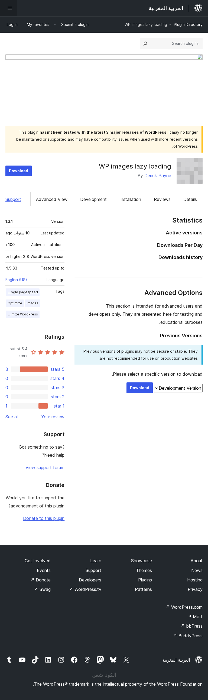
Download (18, 171)
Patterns (143, 589)
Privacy (195, 589)
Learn (95, 560)
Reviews (162, 199)
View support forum (44, 467)
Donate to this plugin (43, 518)
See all (11, 416)
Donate (40, 580)
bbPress (192, 626)
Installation (130, 199)
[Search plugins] (145, 43)
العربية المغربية (176, 660)
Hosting (195, 580)
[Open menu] (8, 8)
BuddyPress (188, 635)
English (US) (16, 279)
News (197, 570)
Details (190, 199)
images (32, 303)
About (197, 560)
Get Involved (38, 560)
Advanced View (51, 199)
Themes (144, 570)
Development (93, 199)
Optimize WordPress (22, 314)
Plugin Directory (188, 24)
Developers (90, 580)
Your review (52, 416)
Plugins (145, 580)
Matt (195, 616)
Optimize (15, 303)
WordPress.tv (85, 589)
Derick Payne (157, 175)
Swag (42, 589)
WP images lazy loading (135, 166)
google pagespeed (22, 292)
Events (44, 570)
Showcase (141, 560)
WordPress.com (184, 607)
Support (13, 199)
